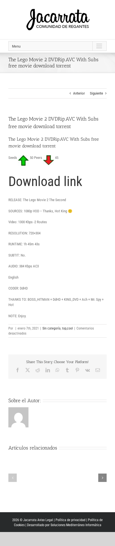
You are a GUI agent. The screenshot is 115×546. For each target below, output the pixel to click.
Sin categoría (51, 328)
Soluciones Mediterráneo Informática (76, 525)
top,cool (67, 328)
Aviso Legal (45, 520)
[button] (12, 478)
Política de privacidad (70, 520)
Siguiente (96, 93)
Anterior (79, 93)
